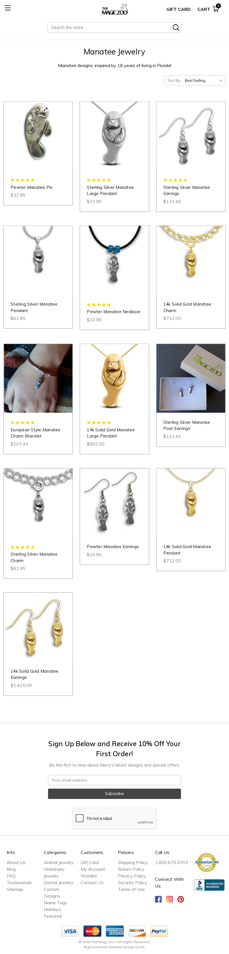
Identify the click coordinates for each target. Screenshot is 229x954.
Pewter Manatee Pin (32, 187)
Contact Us (92, 882)
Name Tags (55, 902)
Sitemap (15, 889)
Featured (53, 916)
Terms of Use (131, 889)
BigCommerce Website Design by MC (114, 947)
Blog (11, 869)
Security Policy (132, 882)
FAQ (11, 876)
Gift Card (178, 9)
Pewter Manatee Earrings (113, 546)
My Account (93, 869)
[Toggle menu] (7, 7)
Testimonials (19, 882)
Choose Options (114, 141)
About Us (16, 862)
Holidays (52, 909)
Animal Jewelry (59, 862)
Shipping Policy (133, 862)
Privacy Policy (132, 876)
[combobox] (114, 27)
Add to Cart (38, 141)
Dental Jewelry (58, 882)
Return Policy (131, 869)
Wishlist (89, 876)
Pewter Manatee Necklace (113, 311)
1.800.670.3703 (171, 862)
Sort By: (174, 80)
